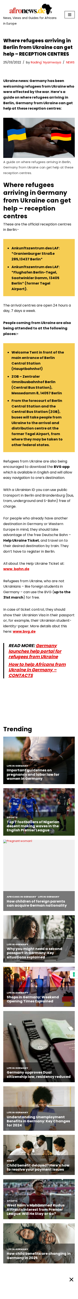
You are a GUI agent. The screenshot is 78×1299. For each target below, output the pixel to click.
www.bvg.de (24, 631)
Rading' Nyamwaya (46, 62)
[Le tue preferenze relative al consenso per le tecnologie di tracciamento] (74, 974)
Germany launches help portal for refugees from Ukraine (34, 651)
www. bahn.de (16, 568)
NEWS (70, 62)
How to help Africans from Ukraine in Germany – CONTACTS (37, 669)
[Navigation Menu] (70, 14)
